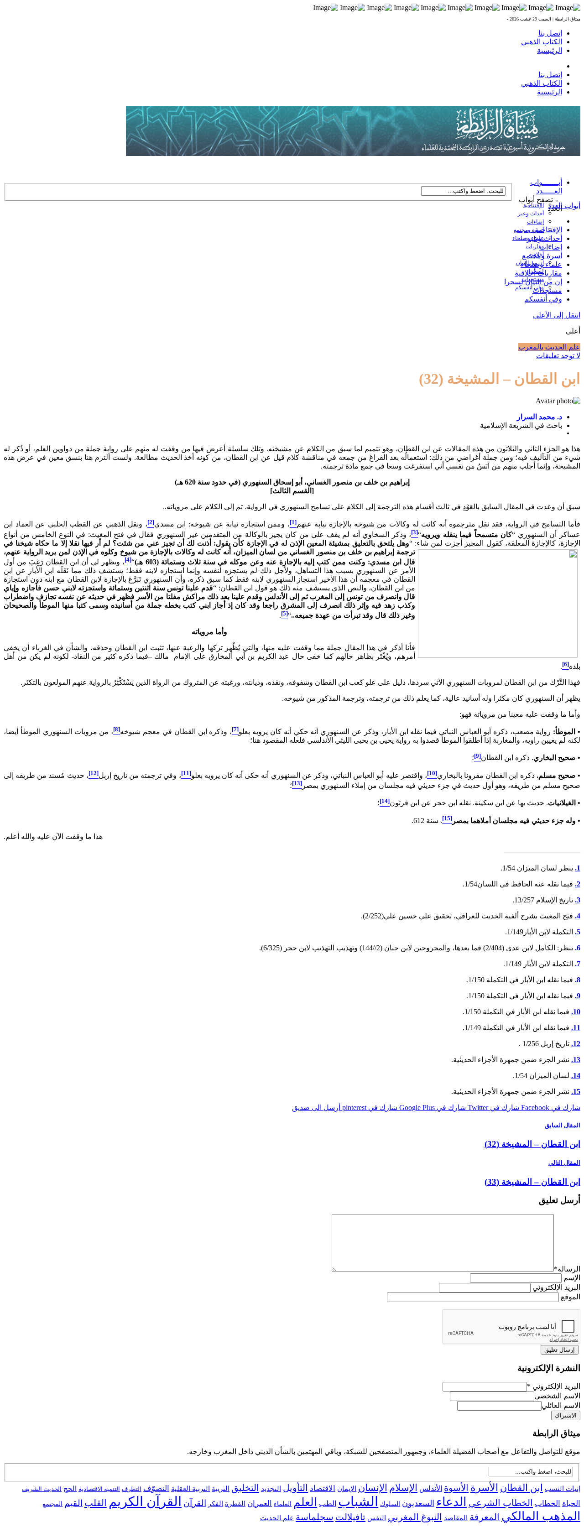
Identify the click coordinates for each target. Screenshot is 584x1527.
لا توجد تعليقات (558, 356)
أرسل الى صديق (316, 1107)
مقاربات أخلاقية (538, 273)
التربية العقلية (190, 1488)
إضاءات (535, 222)
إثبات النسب (562, 1488)
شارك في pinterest (368, 1107)
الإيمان (346, 1488)
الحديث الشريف (42, 1488)
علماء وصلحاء (541, 264)
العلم (305, 1502)
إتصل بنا (550, 33)
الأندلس (430, 1488)
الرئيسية (549, 50)
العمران (259, 1503)
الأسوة (456, 1488)
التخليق (245, 1488)
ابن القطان (521, 1487)
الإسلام (403, 1487)
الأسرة (484, 1487)
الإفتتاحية (533, 205)
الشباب (358, 1501)
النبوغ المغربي (415, 1517)
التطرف (131, 1488)
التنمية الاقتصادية (99, 1488)
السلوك (390, 1504)
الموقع (570, 1297)
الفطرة (235, 1503)
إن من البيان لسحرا (533, 282)
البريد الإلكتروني (556, 1287)
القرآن (194, 1503)
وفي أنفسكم (529, 287)
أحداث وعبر (531, 213)
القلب (95, 1503)
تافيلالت (350, 1517)
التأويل (295, 1488)
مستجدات (547, 290)
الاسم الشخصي (557, 1396)
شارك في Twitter (492, 1107)
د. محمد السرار (539, 417)
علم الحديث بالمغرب (549, 347)
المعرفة (484, 1517)
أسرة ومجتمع (529, 230)
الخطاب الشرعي (501, 1503)
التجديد (271, 1488)
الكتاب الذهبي (541, 42)
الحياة (571, 1503)
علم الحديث (277, 1518)
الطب (327, 1503)
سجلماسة (315, 1517)
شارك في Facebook (549, 1107)
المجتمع (52, 1504)
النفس (376, 1518)
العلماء (283, 1504)
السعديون (418, 1503)
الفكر (215, 1503)
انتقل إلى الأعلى (556, 315)
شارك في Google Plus (431, 1107)
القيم (73, 1503)
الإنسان (372, 1487)
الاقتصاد (322, 1488)
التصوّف (156, 1488)
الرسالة (567, 1269)
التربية (220, 1488)
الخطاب (547, 1503)
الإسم (571, 1278)
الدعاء (451, 1502)
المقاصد (456, 1518)
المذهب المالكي (540, 1516)
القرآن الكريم (145, 1501)
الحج (70, 1488)
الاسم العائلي (561, 1405)
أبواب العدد (564, 205)
